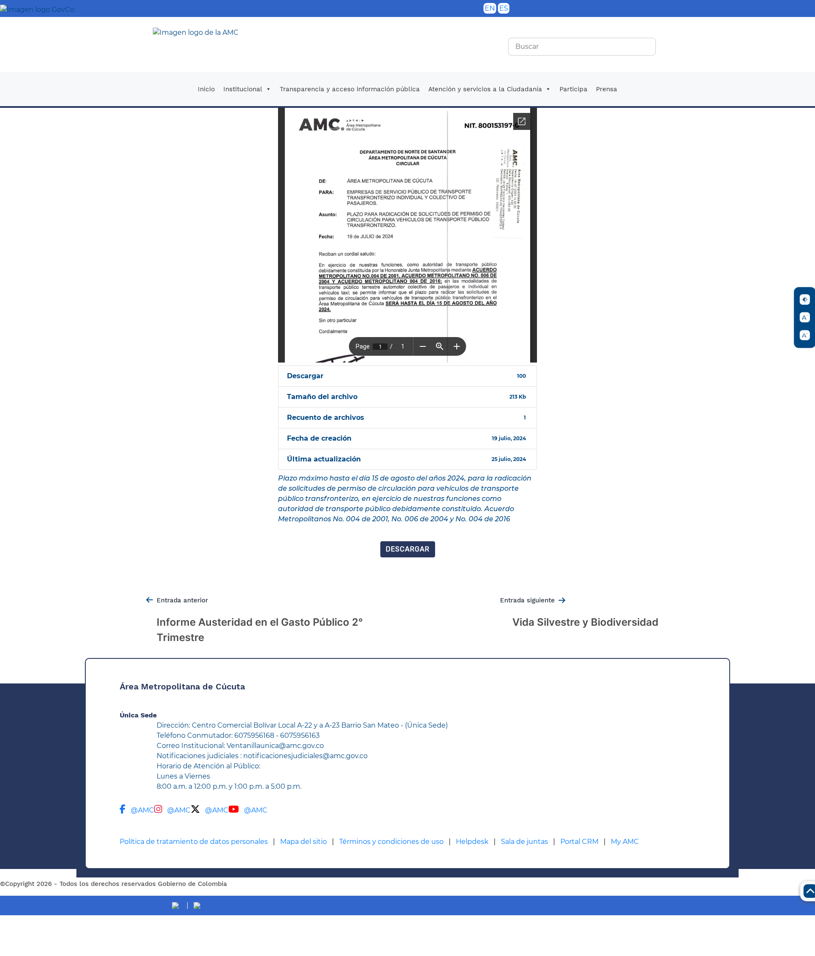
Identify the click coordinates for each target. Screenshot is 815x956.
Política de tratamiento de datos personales (194, 842)
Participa (573, 89)
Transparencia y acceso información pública (350, 89)
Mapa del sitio (303, 842)
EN (490, 8)
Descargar (408, 549)
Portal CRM (579, 842)
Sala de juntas (524, 842)
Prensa (606, 89)
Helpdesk (472, 842)
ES (503, 8)
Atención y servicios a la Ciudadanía (485, 89)
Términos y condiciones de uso (391, 842)
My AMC (625, 842)
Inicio (206, 89)
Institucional (242, 89)
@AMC (142, 810)
